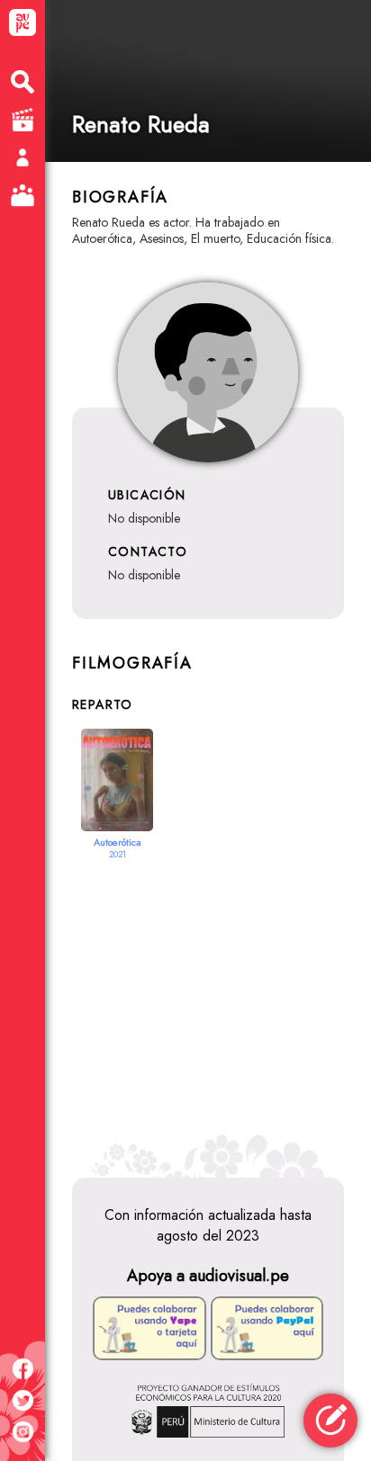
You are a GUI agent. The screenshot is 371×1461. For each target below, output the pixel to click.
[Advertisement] (208, 1007)
